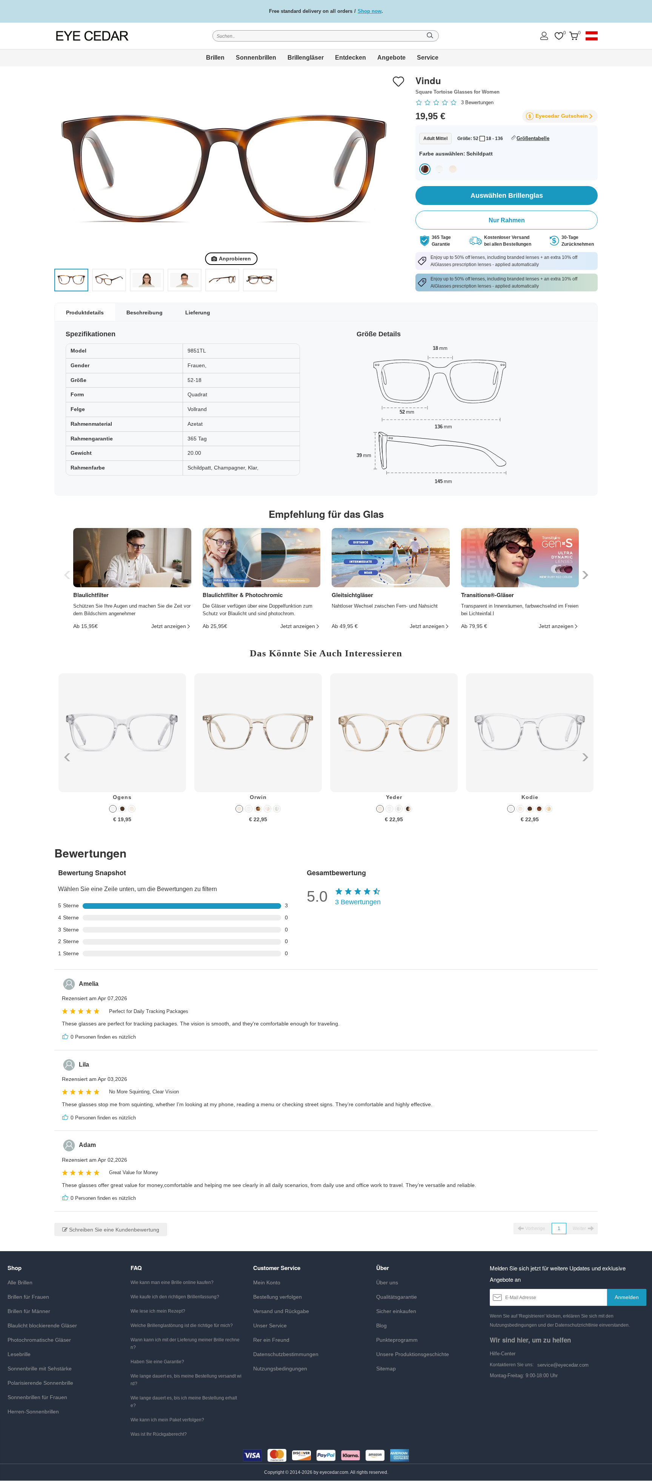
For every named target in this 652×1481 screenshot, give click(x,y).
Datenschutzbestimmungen (285, 1354)
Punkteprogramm (397, 1340)
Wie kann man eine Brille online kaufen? (172, 1282)
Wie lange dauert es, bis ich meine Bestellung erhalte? (184, 1401)
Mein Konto (266, 1282)
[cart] (573, 36)
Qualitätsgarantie (396, 1297)
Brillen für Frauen (28, 1297)
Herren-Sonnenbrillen (33, 1412)
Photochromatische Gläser (39, 1340)
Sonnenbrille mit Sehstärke (40, 1369)
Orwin (258, 797)
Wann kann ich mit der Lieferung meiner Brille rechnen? (185, 1343)
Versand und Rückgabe (281, 1311)
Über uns (387, 1282)
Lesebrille (19, 1354)
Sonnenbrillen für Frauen (37, 1397)
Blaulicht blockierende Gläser (42, 1325)
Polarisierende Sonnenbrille (40, 1383)
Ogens (122, 797)
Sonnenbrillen (256, 57)
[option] (122, 753)
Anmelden (627, 1297)
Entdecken (350, 57)
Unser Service (270, 1325)
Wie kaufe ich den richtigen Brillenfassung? (175, 1296)
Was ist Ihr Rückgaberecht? (159, 1434)
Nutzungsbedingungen (280, 1369)
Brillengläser (306, 57)
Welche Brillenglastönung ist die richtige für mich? (182, 1325)
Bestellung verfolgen (277, 1297)
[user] (544, 36)
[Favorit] (558, 36)
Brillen (215, 57)
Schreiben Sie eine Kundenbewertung (113, 1230)
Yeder (394, 797)
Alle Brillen (20, 1282)
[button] (584, 575)
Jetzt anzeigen (168, 626)
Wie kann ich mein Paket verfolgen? (167, 1419)
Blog (381, 1325)
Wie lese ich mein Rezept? (158, 1311)
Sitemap (386, 1369)
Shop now (369, 11)
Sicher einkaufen (396, 1311)
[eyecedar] (92, 35)
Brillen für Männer (29, 1311)
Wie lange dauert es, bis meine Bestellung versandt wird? (186, 1379)
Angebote (391, 57)
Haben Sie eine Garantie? (157, 1361)
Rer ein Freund (271, 1340)
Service (427, 57)
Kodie (529, 797)
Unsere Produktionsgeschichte (412, 1354)
